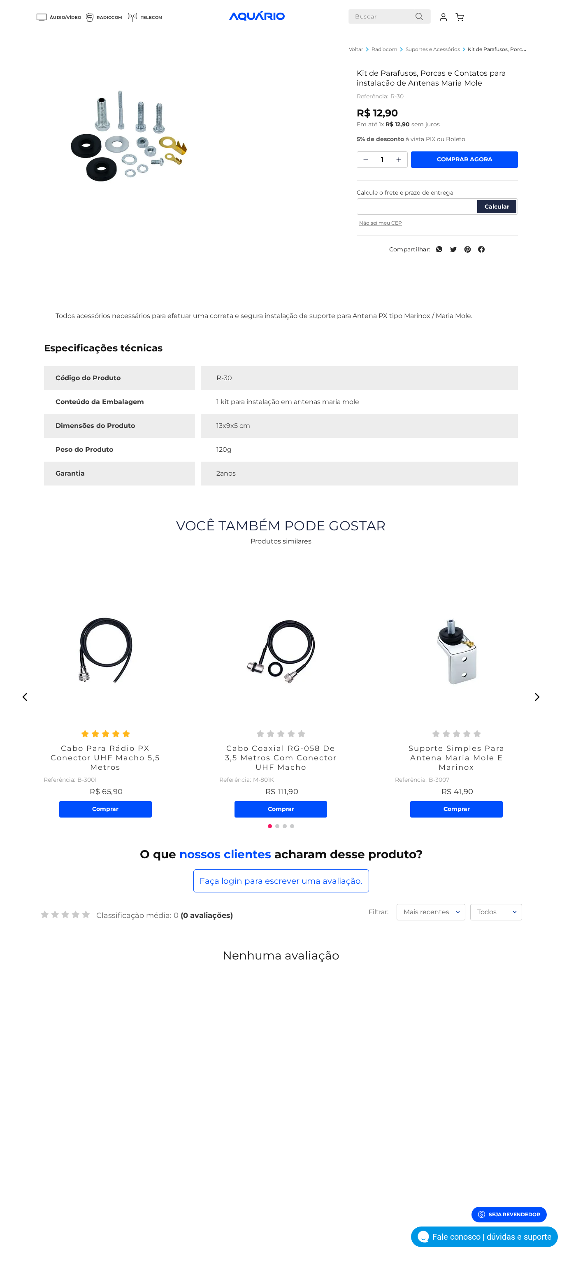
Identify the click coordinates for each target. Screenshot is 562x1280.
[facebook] (481, 250)
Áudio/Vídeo (65, 17)
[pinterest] (467, 250)
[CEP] (437, 201)
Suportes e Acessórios (433, 49)
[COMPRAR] (464, 159)
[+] (398, 159)
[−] (365, 159)
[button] (25, 697)
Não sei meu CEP (380, 223)
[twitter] (453, 250)
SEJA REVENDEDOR (514, 1214)
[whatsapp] (439, 250)
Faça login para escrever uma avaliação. (281, 881)
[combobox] (389, 16)
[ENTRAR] (444, 17)
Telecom (152, 17)
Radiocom (109, 17)
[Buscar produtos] (419, 16)
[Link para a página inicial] (356, 49)
